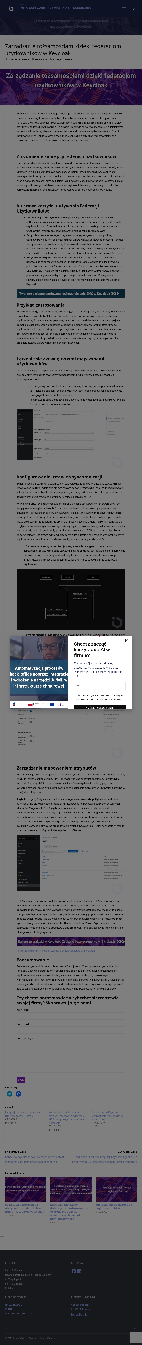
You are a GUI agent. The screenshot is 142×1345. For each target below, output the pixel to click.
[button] (127, 640)
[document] (71, 672)
